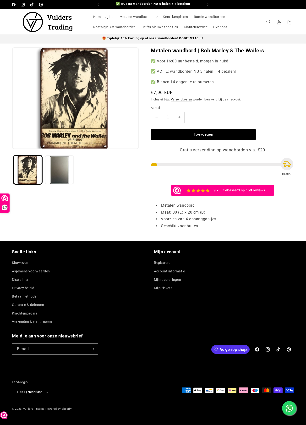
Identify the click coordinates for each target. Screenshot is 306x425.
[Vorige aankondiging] (98, 4)
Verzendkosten (181, 99)
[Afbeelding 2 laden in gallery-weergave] (59, 169)
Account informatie (169, 271)
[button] (138, 17)
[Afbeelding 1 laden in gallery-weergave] (27, 169)
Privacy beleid (23, 288)
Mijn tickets (163, 288)
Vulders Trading (34, 408)
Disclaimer (20, 279)
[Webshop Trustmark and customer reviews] (4, 416)
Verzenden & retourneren (32, 322)
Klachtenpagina (24, 313)
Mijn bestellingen (167, 279)
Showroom (20, 263)
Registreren (163, 263)
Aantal (155, 108)
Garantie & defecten (28, 305)
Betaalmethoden (25, 296)
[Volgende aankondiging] (207, 4)
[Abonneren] (92, 349)
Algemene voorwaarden (31, 271)
